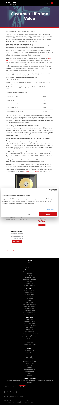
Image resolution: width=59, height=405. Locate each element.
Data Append (29, 296)
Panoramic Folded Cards (29, 271)
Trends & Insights (22, 219)
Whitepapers (29, 342)
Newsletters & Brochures (29, 279)
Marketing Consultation (29, 304)
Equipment (29, 367)
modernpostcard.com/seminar (31, 171)
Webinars (29, 339)
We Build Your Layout (29, 321)
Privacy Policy (19, 396)
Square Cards (29, 264)
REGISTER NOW (17, 241)
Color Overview (29, 327)
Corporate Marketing (29, 314)
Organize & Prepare (29, 360)
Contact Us (29, 375)
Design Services (29, 308)
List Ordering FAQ (29, 335)
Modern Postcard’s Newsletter (29, 337)
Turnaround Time (29, 363)
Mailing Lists (29, 302)
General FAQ (29, 319)
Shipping (29, 365)
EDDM (29, 300)
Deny (29, 214)
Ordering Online (29, 350)
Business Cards (29, 266)
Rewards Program (29, 356)
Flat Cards (29, 281)
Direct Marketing (10, 219)
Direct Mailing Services (29, 290)
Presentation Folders (29, 277)
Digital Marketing (10, 217)
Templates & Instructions (29, 325)
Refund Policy (29, 358)
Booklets (29, 273)
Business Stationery (29, 285)
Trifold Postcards (29, 270)
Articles (29, 341)
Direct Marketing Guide (30, 344)
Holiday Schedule (29, 371)
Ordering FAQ (29, 352)
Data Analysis (29, 298)
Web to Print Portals (29, 310)
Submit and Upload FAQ (29, 361)
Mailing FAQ (29, 329)
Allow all (48, 214)
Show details (50, 209)
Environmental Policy (29, 369)
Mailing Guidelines (29, 331)
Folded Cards (29, 283)
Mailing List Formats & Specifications (29, 333)
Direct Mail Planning (29, 306)
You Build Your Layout (29, 323)
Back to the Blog (11, 251)
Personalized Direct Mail (29, 312)
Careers (29, 373)
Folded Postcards (29, 268)
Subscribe (22, 386)
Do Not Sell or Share (9, 398)
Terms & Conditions (9, 396)
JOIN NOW (42, 225)
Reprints (29, 354)
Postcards (29, 262)
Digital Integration (29, 294)
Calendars (29, 275)
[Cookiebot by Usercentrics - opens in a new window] (50, 190)
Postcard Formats (29, 292)
